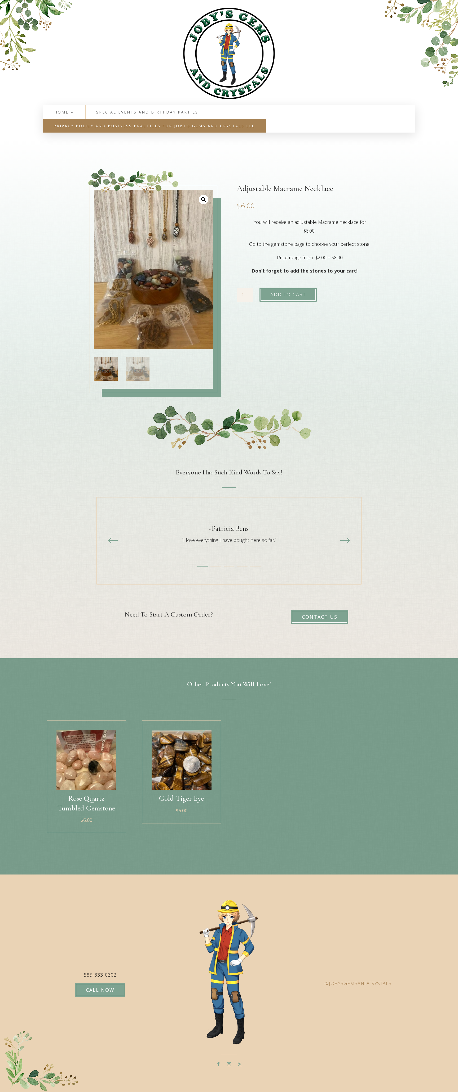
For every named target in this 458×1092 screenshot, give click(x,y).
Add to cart (288, 294)
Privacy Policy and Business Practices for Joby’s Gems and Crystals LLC (154, 126)
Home (61, 112)
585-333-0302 (100, 975)
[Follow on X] (239, 1064)
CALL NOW (100, 990)
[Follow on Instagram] (229, 1064)
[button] (203, 199)
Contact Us (319, 617)
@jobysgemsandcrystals (357, 983)
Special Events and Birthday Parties (147, 112)
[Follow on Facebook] (218, 1064)
